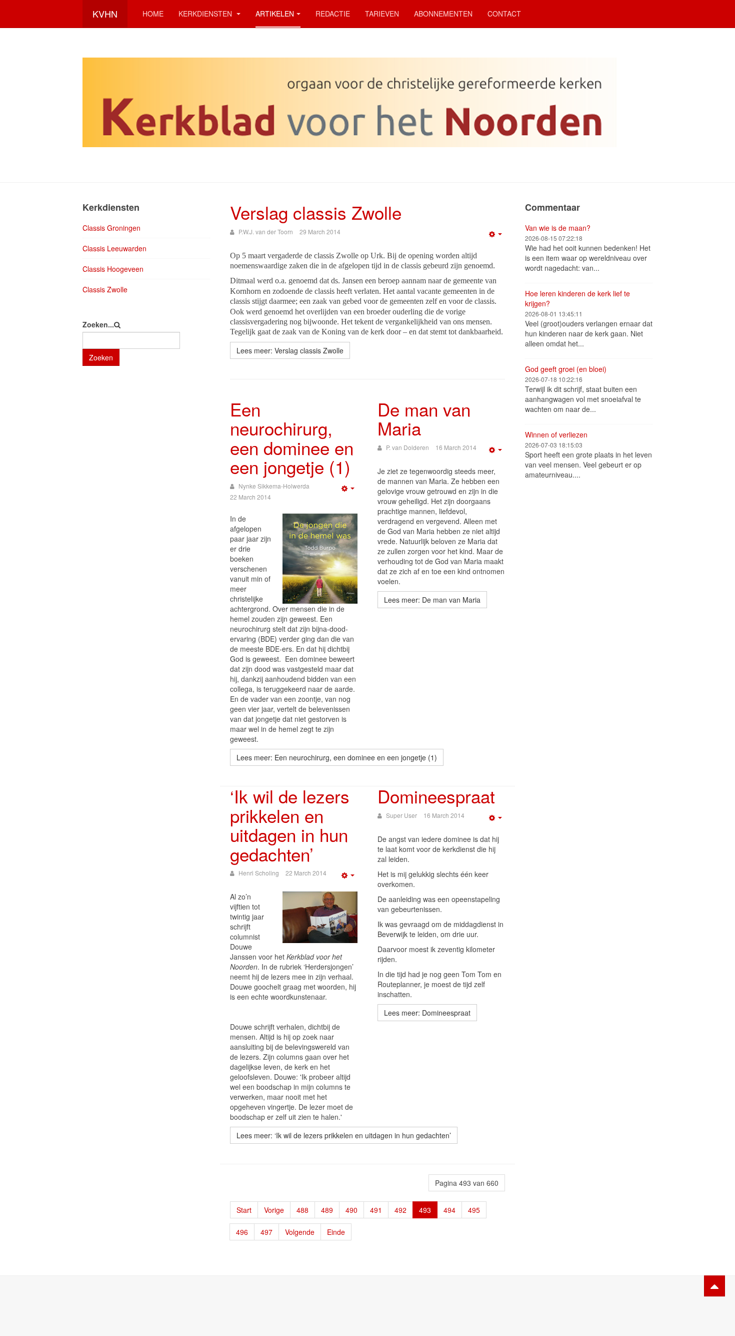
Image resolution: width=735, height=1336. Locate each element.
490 (352, 1210)
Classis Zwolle (105, 289)
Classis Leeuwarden (114, 248)
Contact (504, 14)
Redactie (333, 14)
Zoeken (101, 357)
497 (266, 1232)
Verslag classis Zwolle (316, 212)
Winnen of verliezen (556, 434)
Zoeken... (98, 324)
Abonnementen (443, 14)
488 (302, 1210)
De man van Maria (424, 418)
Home (153, 14)
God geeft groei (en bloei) (565, 369)
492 (400, 1210)
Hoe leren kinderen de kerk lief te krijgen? (577, 298)
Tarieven (382, 14)
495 (474, 1210)
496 (242, 1232)
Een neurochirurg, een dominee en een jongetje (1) (292, 438)
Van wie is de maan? (557, 228)
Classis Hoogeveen (113, 269)
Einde (336, 1232)
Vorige (274, 1210)
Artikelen (275, 14)
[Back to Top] (714, 1285)
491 (376, 1210)
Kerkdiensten (206, 14)
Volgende (299, 1232)
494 (450, 1210)
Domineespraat (436, 795)
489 (327, 1210)
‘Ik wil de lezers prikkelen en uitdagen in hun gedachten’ (290, 824)
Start (244, 1210)
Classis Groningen (111, 228)
